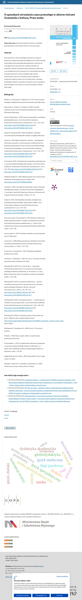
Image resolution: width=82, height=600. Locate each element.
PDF (54, 71)
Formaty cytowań (56, 161)
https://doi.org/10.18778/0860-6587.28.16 (18, 308)
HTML (64, 71)
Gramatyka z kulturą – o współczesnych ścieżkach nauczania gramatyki (48, 380)
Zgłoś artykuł (10, 428)
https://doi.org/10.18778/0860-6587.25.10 (18, 125)
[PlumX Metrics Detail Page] (54, 187)
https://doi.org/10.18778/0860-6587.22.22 (18, 210)
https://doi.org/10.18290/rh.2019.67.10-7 (18, 292)
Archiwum (19, 8)
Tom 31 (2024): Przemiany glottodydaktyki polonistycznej (43, 8)
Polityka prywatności (62, 576)
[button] (16, 576)
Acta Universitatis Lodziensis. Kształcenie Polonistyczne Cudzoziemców (30, 2)
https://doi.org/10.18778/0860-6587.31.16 (22, 38)
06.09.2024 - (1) (55, 92)
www (41, 566)
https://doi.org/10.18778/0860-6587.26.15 (25, 169)
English (6, 415)
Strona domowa (9, 8)
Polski (6, 418)
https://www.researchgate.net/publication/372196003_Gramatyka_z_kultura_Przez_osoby (34, 321)
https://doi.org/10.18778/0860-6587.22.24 (18, 154)
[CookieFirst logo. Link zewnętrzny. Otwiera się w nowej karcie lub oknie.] (14, 578)
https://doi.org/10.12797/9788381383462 (18, 182)
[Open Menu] (4, 2)
